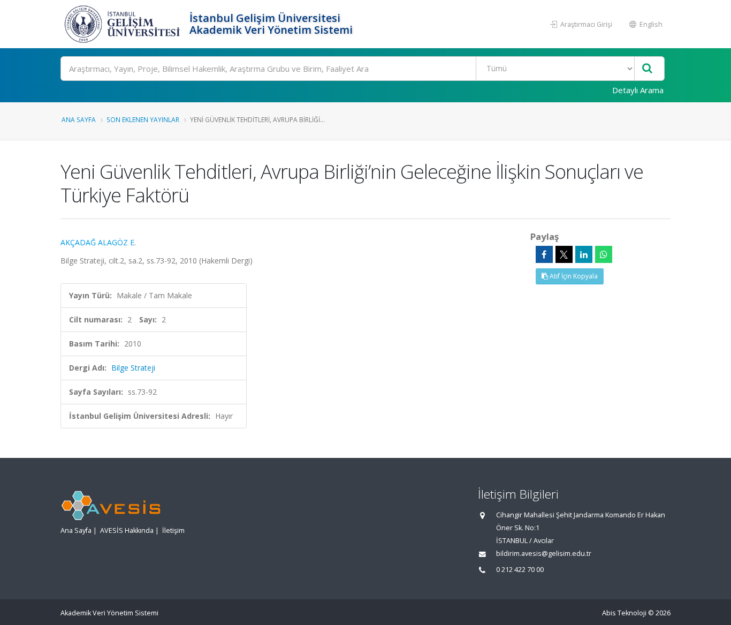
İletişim (173, 530)
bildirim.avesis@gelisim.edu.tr (543, 553)
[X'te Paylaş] (564, 254)
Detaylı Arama (638, 90)
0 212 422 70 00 (520, 569)
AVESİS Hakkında (127, 530)
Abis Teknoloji (624, 613)
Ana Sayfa (79, 119)
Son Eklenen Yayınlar (142, 119)
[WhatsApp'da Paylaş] (603, 254)
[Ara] (647, 69)
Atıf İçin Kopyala (573, 276)
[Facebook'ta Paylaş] (544, 254)
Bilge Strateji (133, 368)
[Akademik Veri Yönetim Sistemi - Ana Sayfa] (123, 24)
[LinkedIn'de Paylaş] (583, 254)
